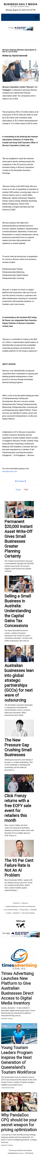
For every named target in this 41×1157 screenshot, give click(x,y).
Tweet (18, 490)
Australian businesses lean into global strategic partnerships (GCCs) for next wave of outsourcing (19, 682)
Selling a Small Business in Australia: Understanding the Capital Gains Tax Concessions (18, 611)
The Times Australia (28, 913)
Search (9, 913)
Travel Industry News (7, 1088)
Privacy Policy (24, 910)
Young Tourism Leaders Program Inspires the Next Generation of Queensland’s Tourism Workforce (18, 1060)
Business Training (7, 1018)
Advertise (34, 910)
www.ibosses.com (9, 471)
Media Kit (16, 913)
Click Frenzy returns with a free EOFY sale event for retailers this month (18, 808)
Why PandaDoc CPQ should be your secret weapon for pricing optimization (19, 1122)
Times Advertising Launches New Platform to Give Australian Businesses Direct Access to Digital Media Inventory (17, 988)
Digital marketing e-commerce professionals (20, 906)
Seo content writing (11, 910)
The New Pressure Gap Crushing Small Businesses (18, 747)
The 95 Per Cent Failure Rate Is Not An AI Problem (19, 868)
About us (25, 903)
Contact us (16, 903)
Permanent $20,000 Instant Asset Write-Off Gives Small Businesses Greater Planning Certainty (19, 538)
